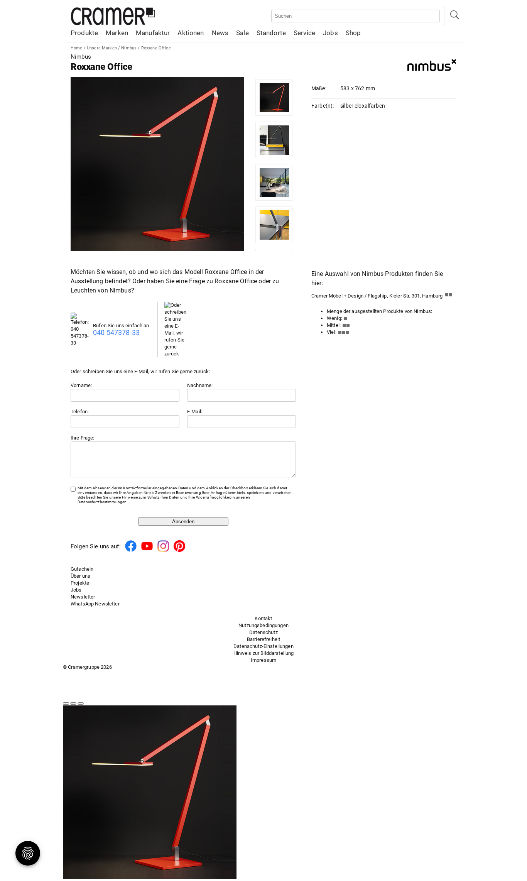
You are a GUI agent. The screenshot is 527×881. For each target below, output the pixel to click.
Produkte (84, 33)
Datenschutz (263, 632)
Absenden (183, 521)
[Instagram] (163, 550)
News (220, 33)
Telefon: (80, 411)
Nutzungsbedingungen (263, 625)
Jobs (330, 33)
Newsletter (83, 597)
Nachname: (200, 385)
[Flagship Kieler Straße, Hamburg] (450, 296)
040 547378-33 (116, 332)
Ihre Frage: (83, 438)
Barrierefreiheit (263, 639)
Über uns (80, 576)
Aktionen (190, 33)
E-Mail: (194, 411)
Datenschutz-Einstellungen (263, 646)
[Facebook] (131, 550)
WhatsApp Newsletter (95, 604)
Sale (242, 33)
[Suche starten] (454, 15)
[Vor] (73, 703)
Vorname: (81, 385)
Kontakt (263, 618)
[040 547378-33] (82, 343)
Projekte (80, 583)
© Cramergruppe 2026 (87, 667)
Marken (117, 33)
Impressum (263, 660)
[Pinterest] (179, 550)
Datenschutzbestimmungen (102, 502)
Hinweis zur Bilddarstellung (263, 653)
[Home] (113, 24)
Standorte (271, 33)
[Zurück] (66, 703)
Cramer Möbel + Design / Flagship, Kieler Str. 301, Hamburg (377, 296)
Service (304, 33)
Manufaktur (153, 33)
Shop (353, 33)
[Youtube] (147, 550)
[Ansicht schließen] (81, 703)
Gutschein (82, 569)
